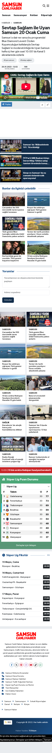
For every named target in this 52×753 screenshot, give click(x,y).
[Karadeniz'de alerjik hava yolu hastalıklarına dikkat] (12, 412)
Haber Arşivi (10, 694)
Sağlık (5, 423)
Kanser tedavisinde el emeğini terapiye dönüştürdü (39, 459)
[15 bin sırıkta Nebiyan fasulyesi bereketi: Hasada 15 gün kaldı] (38, 248)
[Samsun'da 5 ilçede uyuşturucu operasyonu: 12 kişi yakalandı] (39, 412)
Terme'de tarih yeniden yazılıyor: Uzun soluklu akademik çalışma (38, 234)
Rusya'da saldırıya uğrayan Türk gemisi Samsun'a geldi (36, 210)
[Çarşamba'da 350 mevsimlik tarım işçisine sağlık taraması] (13, 199)
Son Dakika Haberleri (14, 691)
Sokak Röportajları (38, 701)
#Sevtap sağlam (26, 60)
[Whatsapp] (40, 665)
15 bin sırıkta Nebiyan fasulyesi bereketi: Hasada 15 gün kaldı (37, 258)
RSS (9, 722)
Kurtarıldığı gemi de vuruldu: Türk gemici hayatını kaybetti (11, 258)
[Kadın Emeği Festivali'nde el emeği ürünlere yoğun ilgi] (12, 444)
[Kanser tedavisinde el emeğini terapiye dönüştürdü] (39, 444)
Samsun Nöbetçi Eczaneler (17, 673)
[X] (16, 665)
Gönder (8, 300)
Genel (7, 704)
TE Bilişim (32, 731)
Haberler (6, 23)
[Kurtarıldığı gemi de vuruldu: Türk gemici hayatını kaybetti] (13, 248)
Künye (26, 704)
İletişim (17, 704)
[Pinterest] (21, 665)
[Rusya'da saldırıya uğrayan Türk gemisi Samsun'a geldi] (38, 199)
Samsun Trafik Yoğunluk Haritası (19, 682)
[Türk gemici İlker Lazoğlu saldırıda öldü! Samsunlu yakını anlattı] (13, 223)
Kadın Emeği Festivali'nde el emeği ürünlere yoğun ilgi (12, 459)
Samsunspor (20, 15)
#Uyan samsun (9, 60)
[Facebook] (11, 665)
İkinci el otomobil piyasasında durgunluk (37, 398)
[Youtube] (31, 665)
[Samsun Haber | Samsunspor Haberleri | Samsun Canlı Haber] (12, 6)
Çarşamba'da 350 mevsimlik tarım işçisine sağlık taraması (13, 210)
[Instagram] (26, 665)
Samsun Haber (10, 710)
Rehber (34, 15)
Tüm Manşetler (12, 688)
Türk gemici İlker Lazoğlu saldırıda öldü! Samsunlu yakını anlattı (13, 234)
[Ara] (44, 6)
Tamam (47, 740)
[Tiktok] (35, 665)
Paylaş (8, 104)
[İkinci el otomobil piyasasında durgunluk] (39, 382)
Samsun (6, 15)
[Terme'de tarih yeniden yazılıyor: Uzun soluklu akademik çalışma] (38, 223)
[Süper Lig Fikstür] (48, 555)
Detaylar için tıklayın (26, 545)
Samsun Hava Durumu (14, 676)
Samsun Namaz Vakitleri (15, 679)
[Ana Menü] (48, 6)
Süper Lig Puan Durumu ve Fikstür (19, 685)
